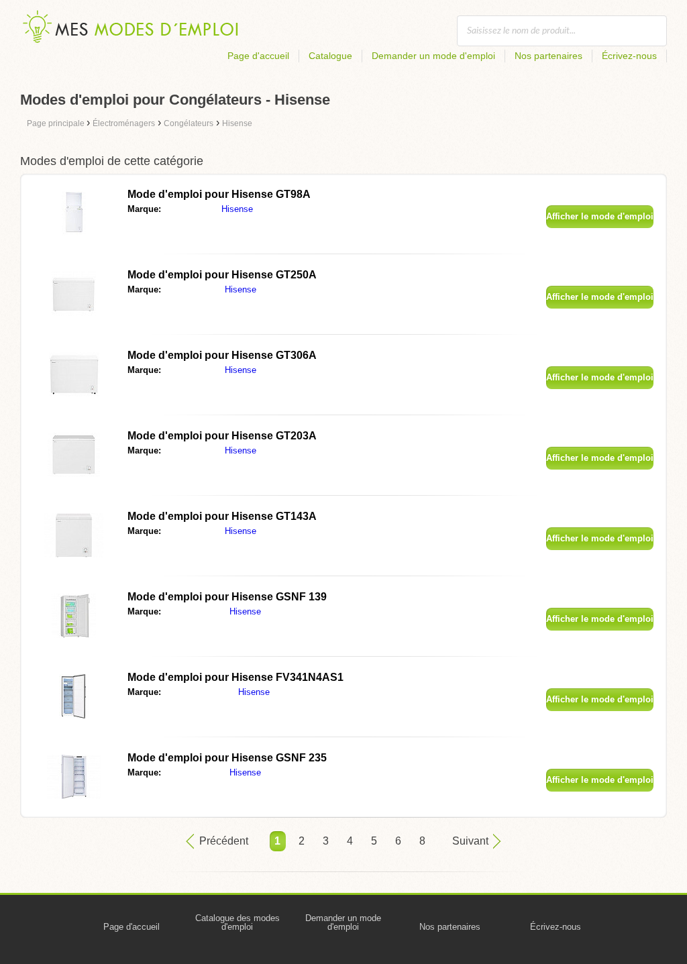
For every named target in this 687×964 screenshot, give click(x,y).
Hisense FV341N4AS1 (235, 677)
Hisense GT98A (219, 194)
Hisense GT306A (222, 355)
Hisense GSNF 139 (227, 596)
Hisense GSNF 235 (227, 757)
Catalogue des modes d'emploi (237, 922)
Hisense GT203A (222, 435)
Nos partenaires (548, 55)
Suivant (470, 841)
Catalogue (330, 55)
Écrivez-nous (629, 55)
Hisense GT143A (222, 516)
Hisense (237, 209)
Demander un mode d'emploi (433, 55)
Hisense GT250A (222, 274)
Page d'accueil (258, 55)
